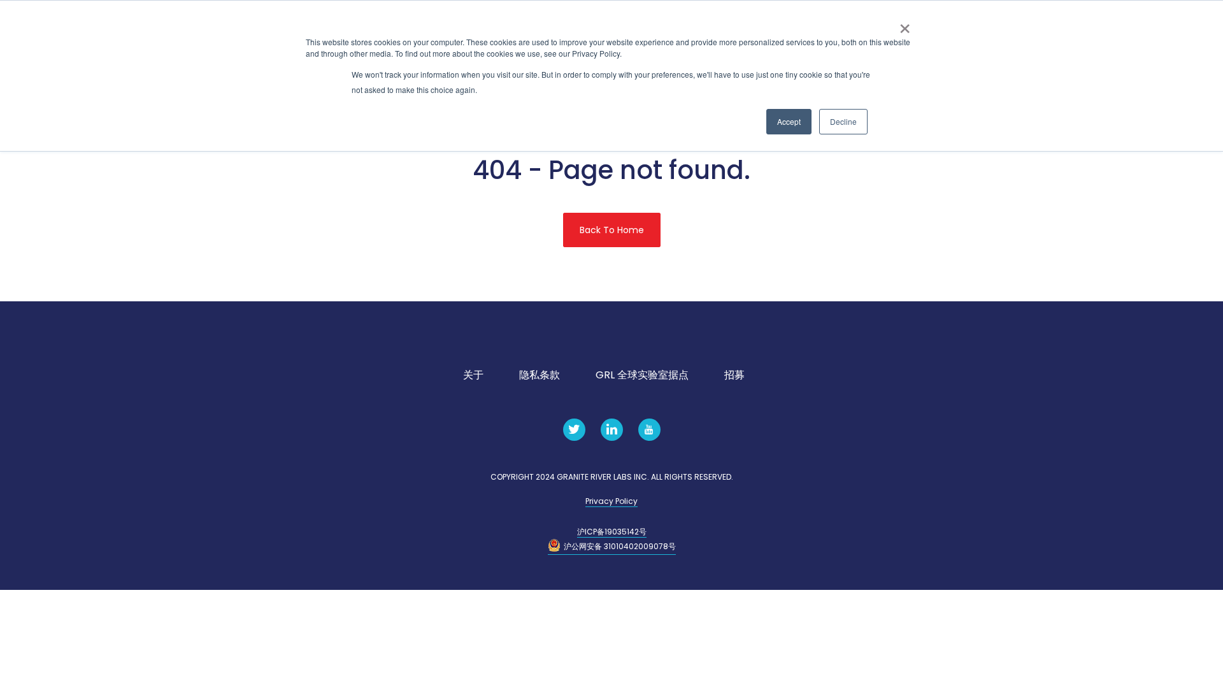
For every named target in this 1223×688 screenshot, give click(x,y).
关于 (473, 375)
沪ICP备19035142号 (612, 531)
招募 (734, 375)
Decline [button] (843, 121)
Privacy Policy (611, 501)
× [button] (905, 24)
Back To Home (612, 230)
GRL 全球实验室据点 (642, 375)
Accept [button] (789, 121)
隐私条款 (539, 375)
